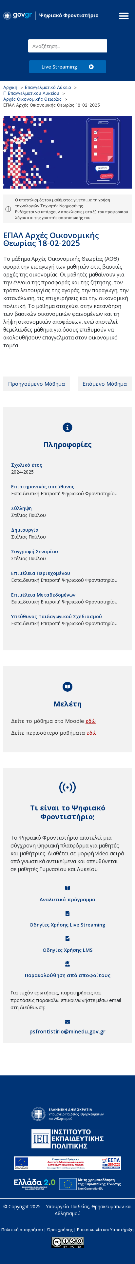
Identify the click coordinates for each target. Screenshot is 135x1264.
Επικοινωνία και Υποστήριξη (105, 1230)
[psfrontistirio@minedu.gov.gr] (67, 1021)
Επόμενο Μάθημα (105, 383)
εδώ (91, 721)
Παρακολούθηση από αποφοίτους (67, 975)
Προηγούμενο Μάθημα (36, 383)
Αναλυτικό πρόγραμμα (67, 899)
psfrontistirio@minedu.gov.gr (67, 1031)
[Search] (100, 45)
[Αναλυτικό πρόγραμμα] (67, 888)
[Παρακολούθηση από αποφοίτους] (67, 964)
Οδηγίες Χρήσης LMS (67, 950)
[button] (124, 16)
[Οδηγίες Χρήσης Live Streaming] (67, 913)
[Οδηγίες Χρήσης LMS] (67, 938)
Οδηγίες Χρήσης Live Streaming (67, 924)
